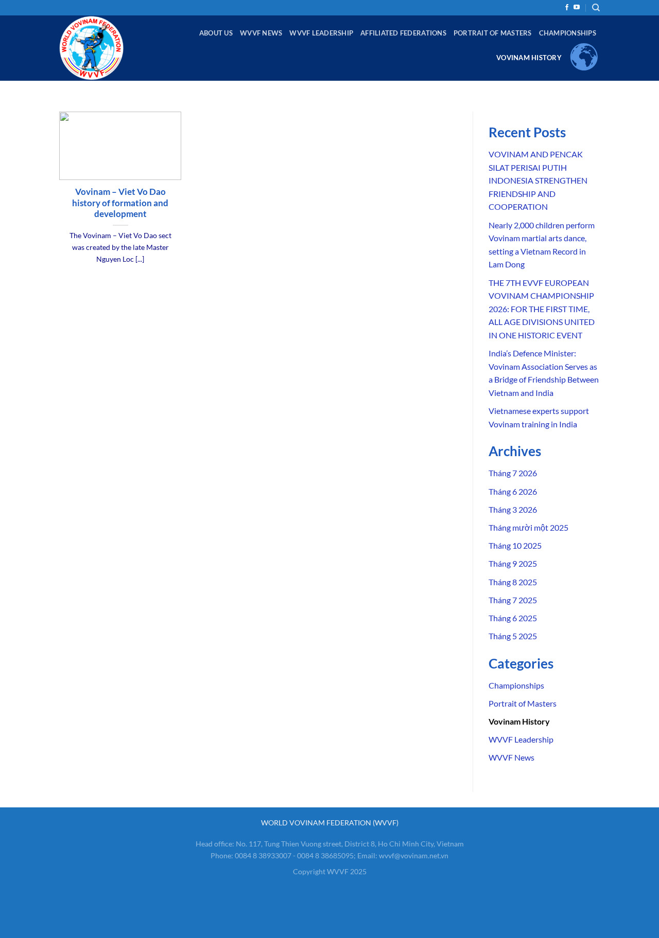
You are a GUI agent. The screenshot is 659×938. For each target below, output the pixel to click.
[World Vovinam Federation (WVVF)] (103, 48)
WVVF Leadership (321, 33)
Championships (567, 33)
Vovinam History (529, 57)
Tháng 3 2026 (513, 509)
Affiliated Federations (403, 33)
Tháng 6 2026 (513, 491)
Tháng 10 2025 (515, 545)
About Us (216, 33)
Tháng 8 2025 (513, 582)
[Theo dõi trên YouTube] (577, 7)
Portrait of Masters (493, 33)
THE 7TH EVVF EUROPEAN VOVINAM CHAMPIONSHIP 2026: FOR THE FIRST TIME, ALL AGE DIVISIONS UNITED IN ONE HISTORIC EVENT (542, 309)
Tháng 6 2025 (513, 618)
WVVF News (261, 33)
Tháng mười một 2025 (528, 527)
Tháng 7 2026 (513, 473)
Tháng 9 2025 (513, 563)
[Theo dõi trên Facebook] (567, 7)
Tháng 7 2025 (513, 600)
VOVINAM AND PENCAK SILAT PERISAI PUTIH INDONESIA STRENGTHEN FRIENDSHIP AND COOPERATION (538, 180)
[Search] (596, 8)
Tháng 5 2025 (513, 636)
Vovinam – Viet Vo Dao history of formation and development (120, 203)
